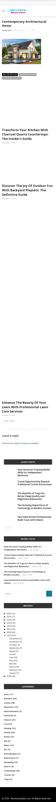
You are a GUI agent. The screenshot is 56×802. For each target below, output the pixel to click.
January (12, 673)
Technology (9, 770)
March (12, 666)
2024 (9, 619)
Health (7, 732)
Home (7, 736)
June (11, 657)
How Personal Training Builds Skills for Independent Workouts (33, 472)
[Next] (10, 528)
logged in (17, 443)
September (14, 648)
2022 (9, 626)
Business (8, 698)
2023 (9, 623)
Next (12, 421)
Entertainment (11, 711)
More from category (12, 78)
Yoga (6, 779)
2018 (9, 676)
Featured (8, 715)
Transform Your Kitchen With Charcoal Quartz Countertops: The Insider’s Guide (25, 134)
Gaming (7, 728)
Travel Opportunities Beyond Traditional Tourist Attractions (34, 483)
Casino (7, 702)
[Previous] (6, 528)
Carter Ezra (6, 30)
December (14, 638)
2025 (9, 616)
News (6, 745)
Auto (6, 694)
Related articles (10, 74)
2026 (9, 613)
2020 (9, 632)
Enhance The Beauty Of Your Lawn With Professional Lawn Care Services (25, 406)
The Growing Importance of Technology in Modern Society (34, 507)
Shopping (8, 762)
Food (6, 724)
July (11, 654)
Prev (6, 421)
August (12, 651)
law (5, 741)
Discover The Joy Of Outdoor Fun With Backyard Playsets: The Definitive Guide (27, 190)
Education (9, 707)
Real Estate (9, 758)
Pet (5, 749)
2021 (9, 629)
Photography (10, 753)
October (13, 644)
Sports (7, 766)
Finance (7, 719)
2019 (9, 635)
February (13, 670)
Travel (7, 775)
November (14, 641)
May (11, 660)
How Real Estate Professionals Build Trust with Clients (34, 518)
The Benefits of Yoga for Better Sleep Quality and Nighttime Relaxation (31, 496)
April (11, 663)
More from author (27, 74)
